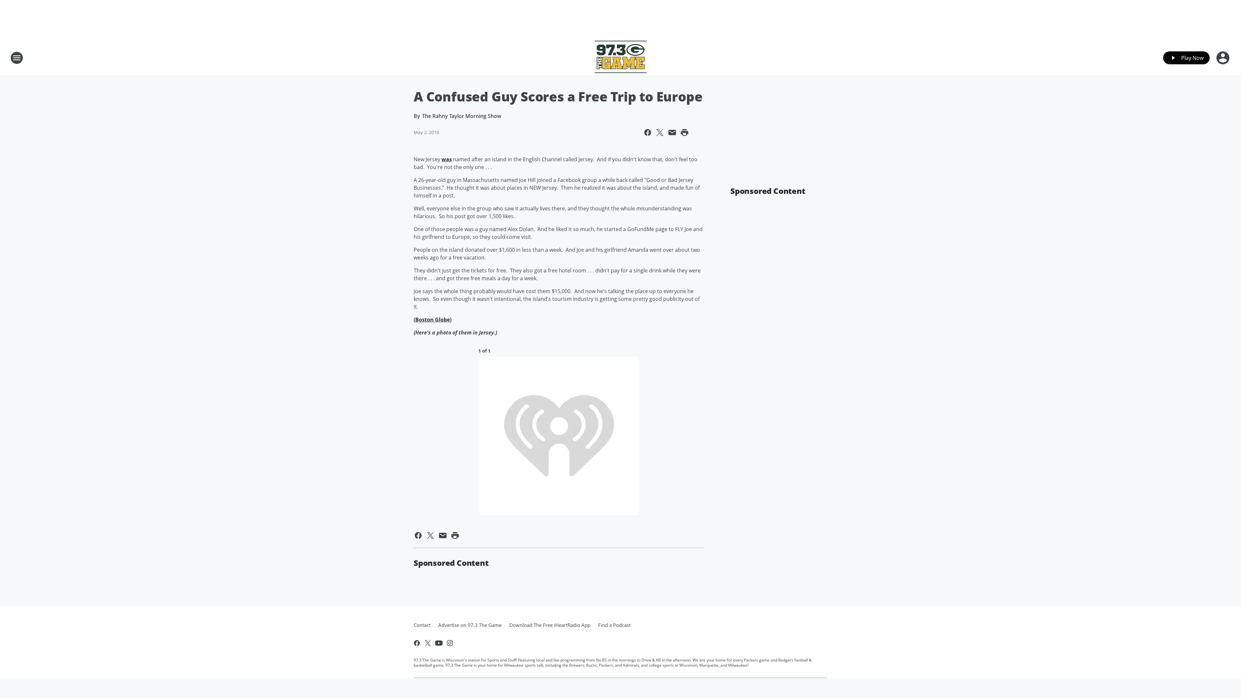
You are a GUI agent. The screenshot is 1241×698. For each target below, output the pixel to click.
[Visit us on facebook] (417, 643)
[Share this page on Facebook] (647, 132)
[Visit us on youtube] (439, 643)
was (446, 159)
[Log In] (1223, 57)
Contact (422, 625)
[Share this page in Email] (672, 132)
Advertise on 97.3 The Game (470, 625)
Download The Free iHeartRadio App (549, 625)
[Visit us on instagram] (450, 643)
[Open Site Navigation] (16, 57)
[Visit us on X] (428, 643)
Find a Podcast (614, 625)
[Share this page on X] (659, 132)
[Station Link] (621, 58)
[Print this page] (684, 132)
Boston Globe (432, 319)
